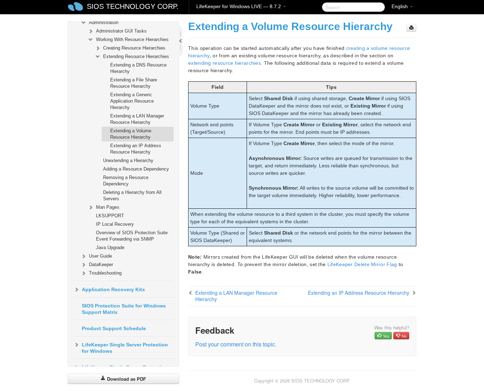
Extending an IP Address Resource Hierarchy (135, 149)
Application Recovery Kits (113, 289)
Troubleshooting (105, 273)
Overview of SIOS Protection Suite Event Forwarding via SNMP (132, 236)
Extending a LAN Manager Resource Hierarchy (137, 119)
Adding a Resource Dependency (136, 169)
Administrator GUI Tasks (121, 31)
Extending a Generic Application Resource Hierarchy (132, 101)
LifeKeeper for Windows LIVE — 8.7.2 (239, 6)
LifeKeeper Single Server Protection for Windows (125, 348)
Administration (103, 22)
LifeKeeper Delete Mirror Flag (362, 264)
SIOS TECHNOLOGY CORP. (133, 6)
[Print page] (411, 27)
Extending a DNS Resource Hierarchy (138, 68)
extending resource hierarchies (224, 63)
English (400, 6)
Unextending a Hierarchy (128, 160)
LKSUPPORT (110, 215)
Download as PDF (126, 378)
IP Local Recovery (115, 224)
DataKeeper (101, 264)
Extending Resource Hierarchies (136, 56)
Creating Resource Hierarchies (134, 48)
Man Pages (107, 207)
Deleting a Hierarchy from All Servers (132, 195)
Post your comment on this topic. (235, 344)
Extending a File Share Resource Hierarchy (133, 83)
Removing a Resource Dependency (125, 180)
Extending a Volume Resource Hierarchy (130, 134)
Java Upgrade (110, 247)
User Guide (100, 256)
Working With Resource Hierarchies (132, 39)
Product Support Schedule (114, 328)
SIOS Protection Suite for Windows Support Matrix (124, 309)
